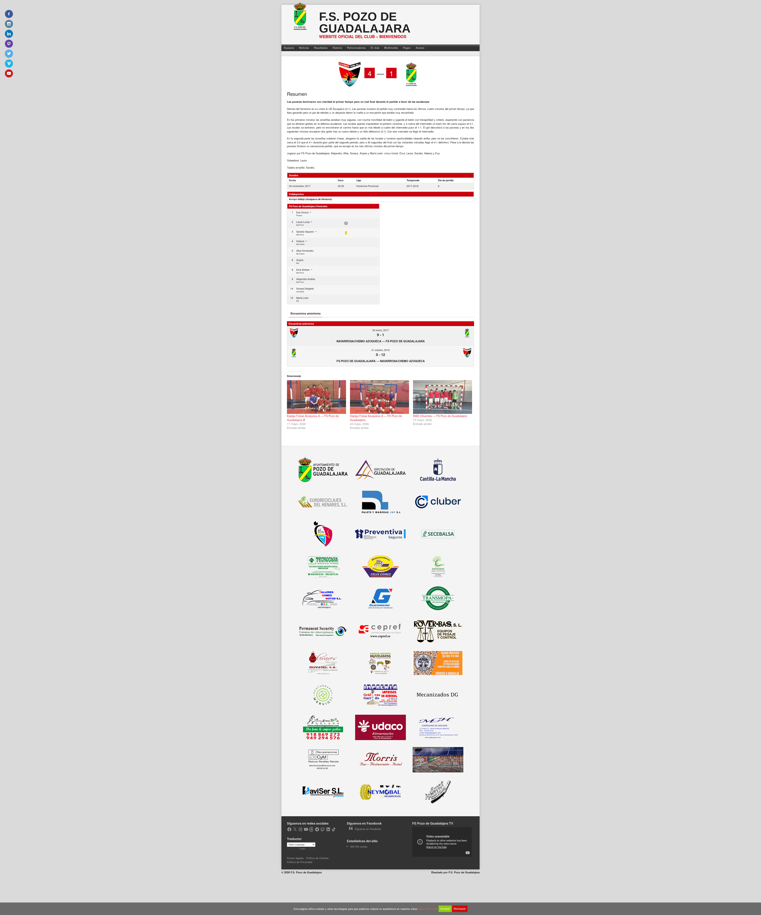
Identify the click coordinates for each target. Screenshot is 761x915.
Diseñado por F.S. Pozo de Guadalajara (455, 872)
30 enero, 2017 (380, 330)
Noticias (304, 48)
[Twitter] (9, 54)
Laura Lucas (303, 221)
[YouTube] (9, 73)
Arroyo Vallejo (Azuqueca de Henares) (310, 199)
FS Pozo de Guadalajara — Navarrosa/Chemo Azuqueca (381, 361)
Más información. (429, 909)
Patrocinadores (356, 48)
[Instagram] (9, 24)
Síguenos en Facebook (364, 823)
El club (375, 48)
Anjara (299, 260)
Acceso (420, 48)
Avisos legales (295, 858)
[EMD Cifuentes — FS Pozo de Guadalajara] (442, 397)
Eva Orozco (302, 212)
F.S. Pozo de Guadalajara (364, 22)
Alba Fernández (305, 250)
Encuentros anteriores (306, 313)
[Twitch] (9, 44)
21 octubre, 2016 (380, 350)
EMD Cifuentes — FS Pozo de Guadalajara (440, 416)
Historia (337, 48)
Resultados (321, 48)
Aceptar (445, 908)
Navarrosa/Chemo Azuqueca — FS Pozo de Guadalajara (381, 341)
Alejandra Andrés (305, 279)
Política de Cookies (317, 858)
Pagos (407, 48)
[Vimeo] (9, 63)
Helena (300, 241)
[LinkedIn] (9, 34)
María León (302, 297)
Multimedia (391, 48)
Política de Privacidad (299, 862)
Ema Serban (303, 269)
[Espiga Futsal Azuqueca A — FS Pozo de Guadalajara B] (316, 397)
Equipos (289, 48)
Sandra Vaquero (305, 231)
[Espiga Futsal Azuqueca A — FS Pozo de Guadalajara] (379, 397)
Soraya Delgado (305, 288)
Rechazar (460, 908)
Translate (310, 849)
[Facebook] (9, 14)
